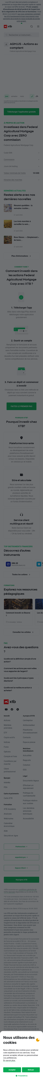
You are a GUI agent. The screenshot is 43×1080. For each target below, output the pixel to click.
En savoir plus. (9, 1060)
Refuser (31, 1070)
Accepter (12, 1070)
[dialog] (21, 1055)
